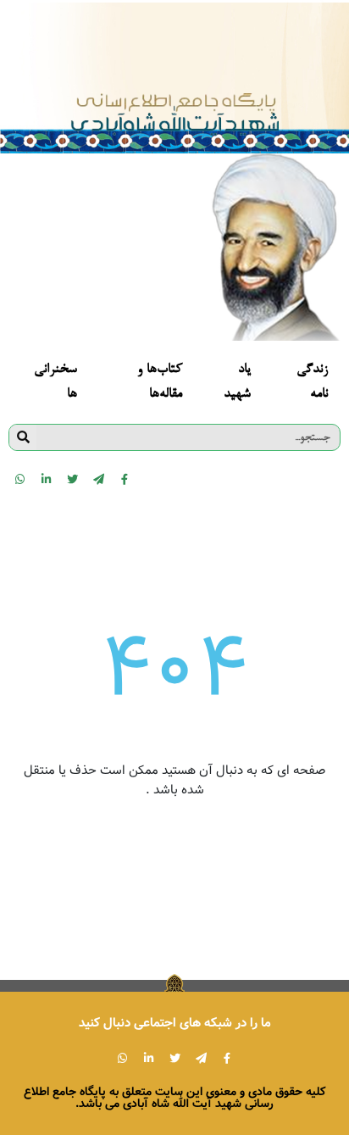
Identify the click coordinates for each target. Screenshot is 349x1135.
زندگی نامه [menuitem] (312, 382)
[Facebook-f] (125, 479)
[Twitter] (72, 479)
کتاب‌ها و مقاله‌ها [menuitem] (159, 382)
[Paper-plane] (98, 479)
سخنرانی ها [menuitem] (55, 382)
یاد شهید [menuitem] (237, 382)
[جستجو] (22, 437)
